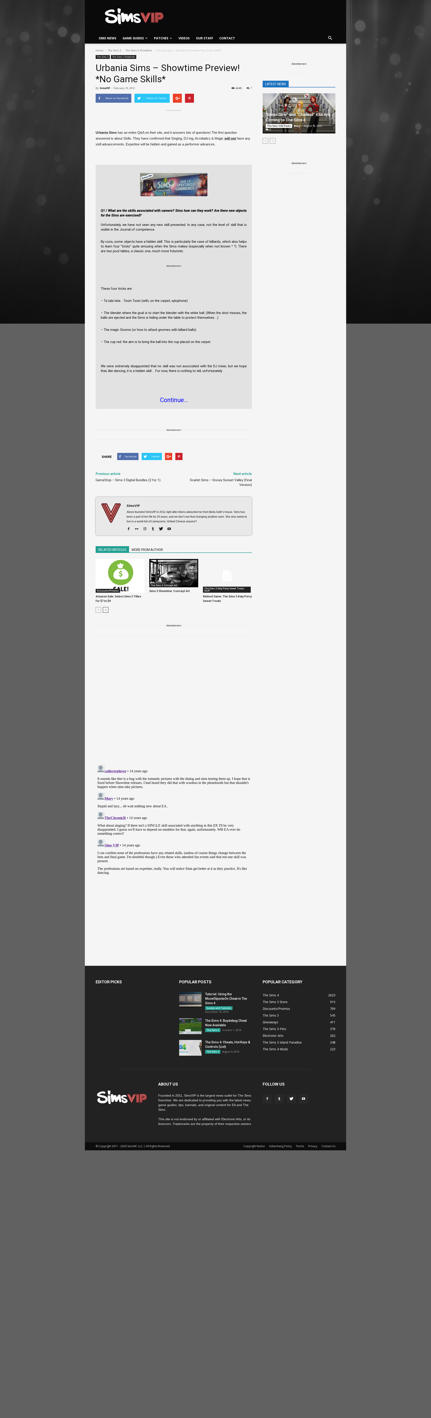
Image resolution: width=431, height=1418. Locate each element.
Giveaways (270, 1022)
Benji (297, 125)
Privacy (312, 1146)
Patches (161, 38)
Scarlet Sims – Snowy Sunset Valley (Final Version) (221, 482)
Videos (184, 38)
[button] (330, 38)
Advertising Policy (280, 1146)
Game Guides (133, 38)
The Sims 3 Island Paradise (282, 1042)
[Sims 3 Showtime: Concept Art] (173, 573)
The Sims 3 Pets (274, 1029)
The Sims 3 (102, 56)
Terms (300, 1146)
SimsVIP (105, 88)
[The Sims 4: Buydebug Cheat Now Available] (190, 1026)
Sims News (107, 38)
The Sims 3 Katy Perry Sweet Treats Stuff (224, 589)
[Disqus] (174, 703)
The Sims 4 (213, 1030)
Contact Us (328, 1146)
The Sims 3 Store (275, 1002)
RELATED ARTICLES (112, 550)
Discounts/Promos (108, 590)
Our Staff (204, 38)
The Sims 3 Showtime (123, 56)
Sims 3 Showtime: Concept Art (169, 591)
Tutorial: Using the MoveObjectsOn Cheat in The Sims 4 (226, 998)
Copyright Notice (254, 1146)
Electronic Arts (273, 1035)
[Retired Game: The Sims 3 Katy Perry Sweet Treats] (227, 576)
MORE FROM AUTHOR (147, 550)
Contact (227, 38)
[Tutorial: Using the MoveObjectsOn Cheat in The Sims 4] (190, 1000)
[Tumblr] (154, 529)
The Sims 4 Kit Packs (279, 125)
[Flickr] (138, 529)
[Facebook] (130, 529)
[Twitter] (162, 529)
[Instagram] (146, 529)
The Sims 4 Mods (275, 1049)
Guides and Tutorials (219, 1008)
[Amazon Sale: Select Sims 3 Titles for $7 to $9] (120, 576)
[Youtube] (170, 529)
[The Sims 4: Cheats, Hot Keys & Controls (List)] (190, 1048)
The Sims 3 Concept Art (164, 585)
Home (99, 50)
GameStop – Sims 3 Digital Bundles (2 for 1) (128, 480)
